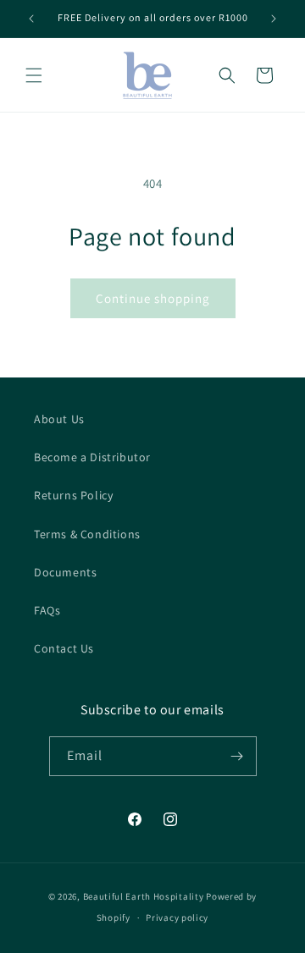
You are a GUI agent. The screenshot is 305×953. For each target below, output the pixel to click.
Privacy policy (177, 917)
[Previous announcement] (31, 18)
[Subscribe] (237, 756)
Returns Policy (73, 495)
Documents (65, 572)
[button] (34, 75)
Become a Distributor (92, 457)
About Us (59, 419)
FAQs (47, 610)
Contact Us (64, 648)
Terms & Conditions (87, 534)
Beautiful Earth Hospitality (143, 896)
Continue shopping (153, 298)
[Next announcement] (273, 18)
